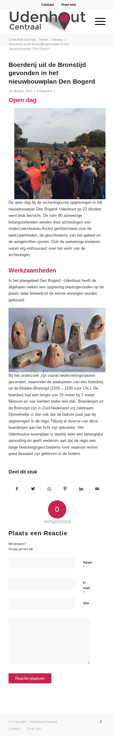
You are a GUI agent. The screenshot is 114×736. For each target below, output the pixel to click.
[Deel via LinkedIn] (81, 489)
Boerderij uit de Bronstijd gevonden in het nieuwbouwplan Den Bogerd (52, 73)
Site (86, 603)
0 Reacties (44, 91)
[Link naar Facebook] (100, 721)
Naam (87, 565)
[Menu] (97, 21)
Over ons (68, 4)
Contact (47, 4)
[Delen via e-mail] (97, 489)
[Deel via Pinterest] (65, 489)
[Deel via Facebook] (17, 489)
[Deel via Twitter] (33, 489)
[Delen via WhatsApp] (49, 489)
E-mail (86, 588)
